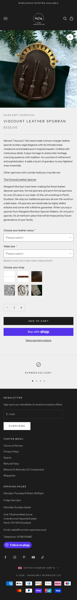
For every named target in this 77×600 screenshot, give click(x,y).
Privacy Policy (11, 451)
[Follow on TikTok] (42, 557)
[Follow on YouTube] (33, 557)
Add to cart (38, 320)
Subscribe (17, 425)
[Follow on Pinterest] (24, 557)
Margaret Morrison (19, 115)
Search (7, 457)
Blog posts (9, 475)
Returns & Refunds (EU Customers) (24, 469)
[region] (38, 368)
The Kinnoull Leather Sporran (20, 179)
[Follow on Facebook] (5, 557)
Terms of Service (13, 445)
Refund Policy (11, 463)
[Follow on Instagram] (14, 557)
